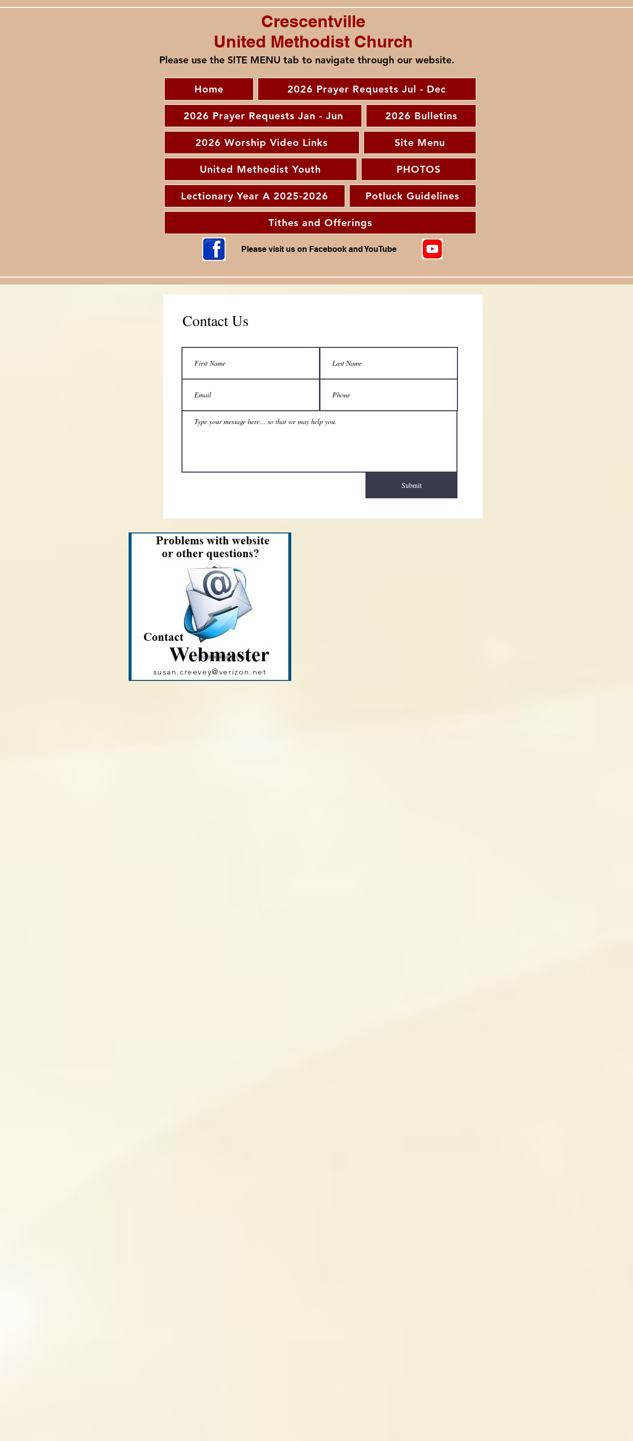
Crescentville (313, 21)
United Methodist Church (313, 41)
